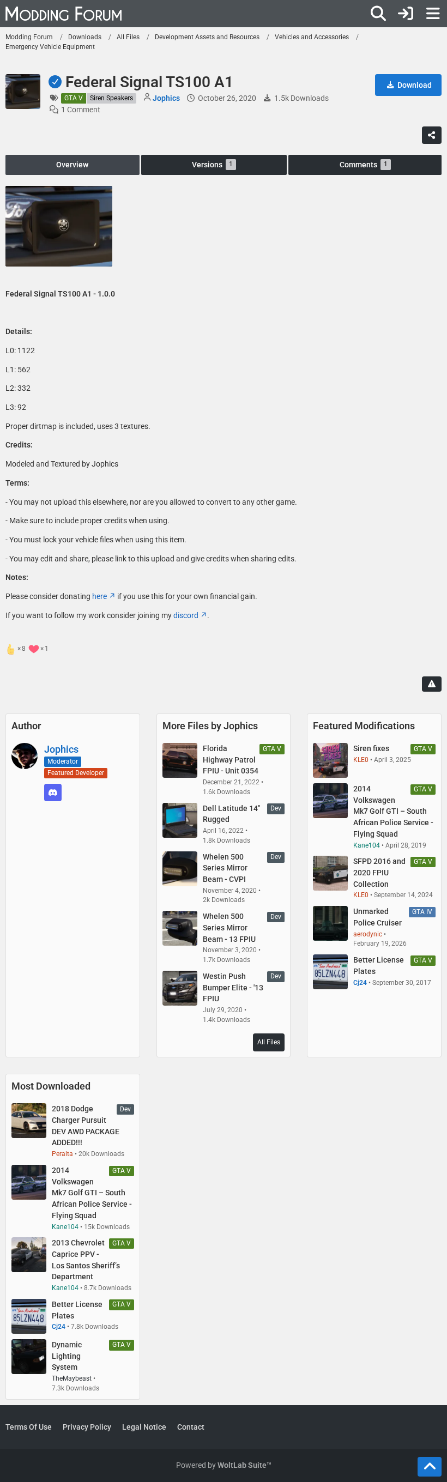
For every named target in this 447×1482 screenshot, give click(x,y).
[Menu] (433, 14)
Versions (212, 164)
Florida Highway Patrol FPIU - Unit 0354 (230, 759)
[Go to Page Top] (430, 1467)
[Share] (432, 135)
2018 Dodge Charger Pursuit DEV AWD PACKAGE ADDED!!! (85, 1125)
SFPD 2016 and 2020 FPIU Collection (379, 872)
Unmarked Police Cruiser (377, 917)
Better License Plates (378, 965)
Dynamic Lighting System (67, 1355)
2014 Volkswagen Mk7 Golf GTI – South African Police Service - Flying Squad (393, 811)
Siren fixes (371, 748)
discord (185, 615)
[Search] (378, 14)
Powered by (223, 1465)
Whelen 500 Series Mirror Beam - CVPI (225, 868)
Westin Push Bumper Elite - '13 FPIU (233, 987)
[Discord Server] (53, 792)
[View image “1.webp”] (58, 226)
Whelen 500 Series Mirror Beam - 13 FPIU (229, 927)
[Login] (405, 13)
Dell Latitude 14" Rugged (231, 814)
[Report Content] (432, 684)
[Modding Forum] (63, 14)
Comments (364, 164)
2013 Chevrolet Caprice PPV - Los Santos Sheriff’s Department (86, 1259)
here (99, 596)
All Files (268, 1042)
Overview (72, 164)
